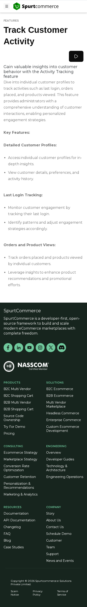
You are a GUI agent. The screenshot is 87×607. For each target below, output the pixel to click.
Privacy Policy (38, 592)
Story (50, 513)
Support (52, 554)
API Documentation (19, 520)
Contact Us (55, 527)
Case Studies (14, 547)
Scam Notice (15, 592)
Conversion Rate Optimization (16, 468)
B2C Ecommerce (59, 389)
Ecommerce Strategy (20, 453)
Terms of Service (62, 592)
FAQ (7, 534)
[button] (7, 6)
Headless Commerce (62, 413)
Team (50, 547)
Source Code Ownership (14, 418)
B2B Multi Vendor (17, 402)
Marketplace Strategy (20, 459)
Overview (53, 453)
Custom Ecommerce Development (62, 429)
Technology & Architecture (56, 468)
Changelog (12, 527)
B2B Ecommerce (59, 396)
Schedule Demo (59, 534)
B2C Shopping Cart (18, 396)
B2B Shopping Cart (18, 409)
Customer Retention (20, 477)
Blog (7, 540)
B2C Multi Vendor (17, 389)
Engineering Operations (64, 477)
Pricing (9, 433)
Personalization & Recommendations (19, 486)
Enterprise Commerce (63, 420)
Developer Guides (60, 459)
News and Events (60, 561)
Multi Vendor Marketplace (56, 404)
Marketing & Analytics (20, 494)
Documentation (16, 513)
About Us (53, 520)
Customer (54, 540)
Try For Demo (14, 427)
